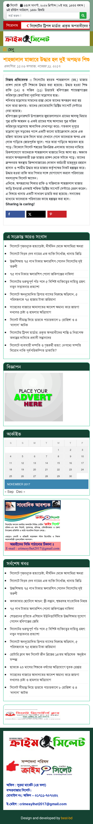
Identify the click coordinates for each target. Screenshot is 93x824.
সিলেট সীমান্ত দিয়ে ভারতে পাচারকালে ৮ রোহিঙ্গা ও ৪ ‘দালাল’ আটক (43, 322)
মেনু (10, 49)
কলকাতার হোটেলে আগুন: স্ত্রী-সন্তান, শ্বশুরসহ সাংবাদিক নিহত (48, 600)
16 (70, 463)
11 (10, 463)
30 (70, 476)
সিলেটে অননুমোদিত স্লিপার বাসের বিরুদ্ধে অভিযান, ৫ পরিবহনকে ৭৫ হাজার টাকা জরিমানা (44, 297)
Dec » (20, 491)
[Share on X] (36, 214)
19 (22, 469)
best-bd (66, 817)
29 (58, 476)
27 (34, 476)
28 (46, 476)
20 (34, 469)
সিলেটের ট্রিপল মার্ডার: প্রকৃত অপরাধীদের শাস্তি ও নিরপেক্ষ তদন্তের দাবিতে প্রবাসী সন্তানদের (46, 335)
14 (46, 463)
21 (46, 469)
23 (70, 469)
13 (34, 463)
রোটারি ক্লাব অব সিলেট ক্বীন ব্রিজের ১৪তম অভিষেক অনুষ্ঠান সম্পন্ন (48, 657)
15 (58, 463)
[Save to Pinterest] (57, 214)
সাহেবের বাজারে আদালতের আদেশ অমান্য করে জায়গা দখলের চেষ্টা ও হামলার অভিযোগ (44, 309)
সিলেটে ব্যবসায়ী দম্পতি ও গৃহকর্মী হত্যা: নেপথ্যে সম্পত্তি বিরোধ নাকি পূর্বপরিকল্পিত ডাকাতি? (45, 348)
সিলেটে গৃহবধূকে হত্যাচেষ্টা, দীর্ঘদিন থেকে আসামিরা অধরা (46, 246)
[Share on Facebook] (15, 214)
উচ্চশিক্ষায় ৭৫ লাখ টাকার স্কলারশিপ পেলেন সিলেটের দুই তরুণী (46, 264)
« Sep (9, 491)
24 (82, 469)
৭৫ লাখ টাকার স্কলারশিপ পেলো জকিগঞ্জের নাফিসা (42, 273)
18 (10, 469)
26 (22, 476)
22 (58, 469)
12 (22, 463)
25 (10, 476)
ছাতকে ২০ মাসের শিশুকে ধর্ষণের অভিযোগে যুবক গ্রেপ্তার (45, 666)
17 (82, 463)
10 (82, 456)
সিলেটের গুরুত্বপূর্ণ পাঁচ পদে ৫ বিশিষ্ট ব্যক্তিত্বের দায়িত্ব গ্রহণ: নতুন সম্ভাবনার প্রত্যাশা (47, 284)
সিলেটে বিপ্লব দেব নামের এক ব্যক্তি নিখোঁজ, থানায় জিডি (46, 253)
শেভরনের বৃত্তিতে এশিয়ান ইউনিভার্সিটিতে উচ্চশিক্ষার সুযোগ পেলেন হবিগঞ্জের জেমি (48, 619)
